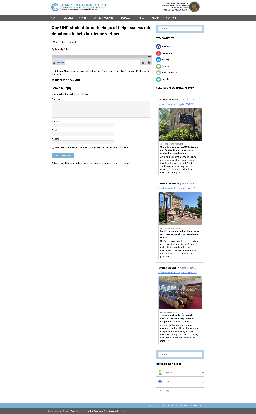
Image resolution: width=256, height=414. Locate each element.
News (54, 18)
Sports (83, 18)
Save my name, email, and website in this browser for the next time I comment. (91, 147)
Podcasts (127, 18)
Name (55, 121)
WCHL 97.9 (153, 405)
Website (55, 139)
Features (68, 18)
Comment (56, 99)
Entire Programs (103, 18)
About (142, 18)
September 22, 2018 (64, 42)
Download (60, 63)
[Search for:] (180, 28)
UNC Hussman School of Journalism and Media (184, 405)
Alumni (156, 18)
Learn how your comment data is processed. (109, 163)
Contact (171, 18)
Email (54, 130)
